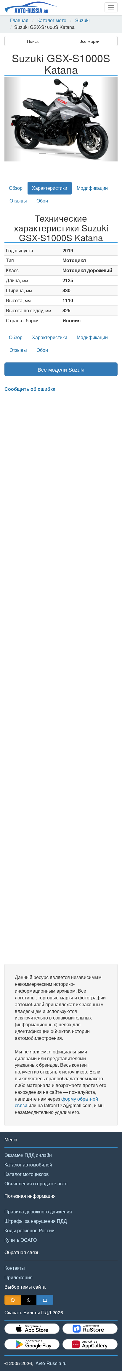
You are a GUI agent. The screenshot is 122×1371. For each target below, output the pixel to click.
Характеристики (49, 187)
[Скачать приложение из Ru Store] (90, 1328)
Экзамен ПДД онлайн (28, 1155)
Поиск (32, 41)
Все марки (89, 41)
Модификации (92, 187)
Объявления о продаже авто (36, 1183)
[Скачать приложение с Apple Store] (32, 1328)
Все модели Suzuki (61, 369)
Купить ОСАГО (20, 1239)
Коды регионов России (29, 1230)
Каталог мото (51, 20)
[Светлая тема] (12, 1300)
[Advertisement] (61, 678)
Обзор (16, 187)
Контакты (14, 1267)
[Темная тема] (29, 1300)
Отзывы (18, 200)
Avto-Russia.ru (51, 1363)
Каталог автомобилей (28, 1164)
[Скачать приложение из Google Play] (32, 1344)
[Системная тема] (44, 1300)
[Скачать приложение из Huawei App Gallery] (90, 1344)
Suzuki (82, 20)
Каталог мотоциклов (26, 1174)
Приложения (18, 1277)
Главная (19, 20)
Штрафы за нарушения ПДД (35, 1221)
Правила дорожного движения (38, 1211)
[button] (12, 119)
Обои (42, 200)
